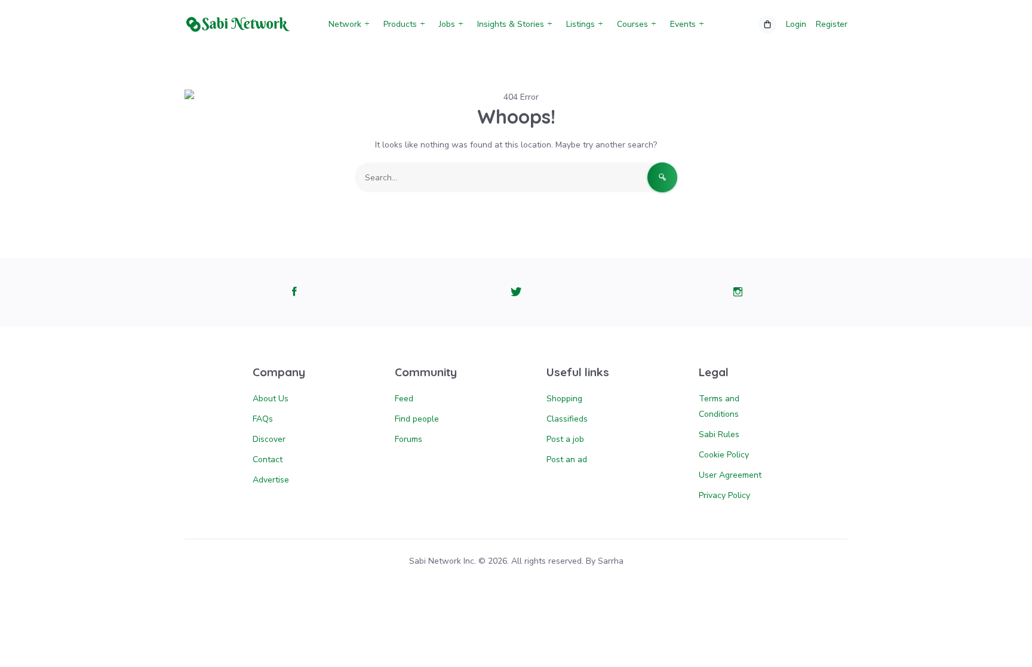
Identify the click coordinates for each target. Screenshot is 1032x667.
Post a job (565, 439)
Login (796, 24)
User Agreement (730, 475)
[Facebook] (294, 292)
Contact (267, 459)
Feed (404, 398)
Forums (408, 439)
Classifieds (567, 419)
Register (831, 24)
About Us (270, 398)
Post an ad (566, 459)
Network (344, 24)
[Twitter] (516, 292)
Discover (269, 439)
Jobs (447, 24)
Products (400, 24)
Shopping (564, 398)
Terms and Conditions (719, 406)
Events (683, 24)
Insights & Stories (510, 24)
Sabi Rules (719, 434)
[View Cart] (767, 24)
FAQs (263, 419)
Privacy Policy (724, 495)
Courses (632, 24)
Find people (417, 419)
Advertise (271, 479)
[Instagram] (737, 292)
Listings (580, 24)
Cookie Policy (724, 454)
